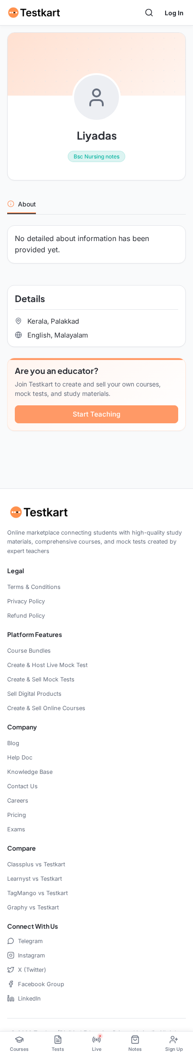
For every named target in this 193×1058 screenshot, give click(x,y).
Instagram (31, 955)
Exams (16, 829)
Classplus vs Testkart (36, 864)
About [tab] (27, 204)
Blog (13, 743)
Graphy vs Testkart (33, 907)
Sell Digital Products (34, 693)
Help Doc (19, 757)
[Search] (149, 12)
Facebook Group (41, 984)
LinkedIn (29, 998)
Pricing (16, 815)
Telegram (30, 941)
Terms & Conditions (34, 587)
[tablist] (96, 205)
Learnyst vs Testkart (34, 878)
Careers (17, 800)
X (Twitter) (32, 969)
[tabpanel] (96, 333)
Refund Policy (26, 615)
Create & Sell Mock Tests (41, 679)
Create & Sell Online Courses (46, 708)
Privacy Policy (26, 601)
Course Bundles (29, 650)
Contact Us (22, 786)
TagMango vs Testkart (37, 893)
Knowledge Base (30, 771)
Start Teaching (96, 414)
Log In (174, 13)
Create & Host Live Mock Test (47, 665)
